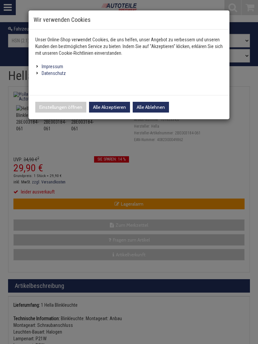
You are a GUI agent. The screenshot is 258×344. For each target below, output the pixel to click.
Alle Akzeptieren (109, 107)
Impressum (52, 66)
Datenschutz (54, 73)
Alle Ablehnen (151, 107)
